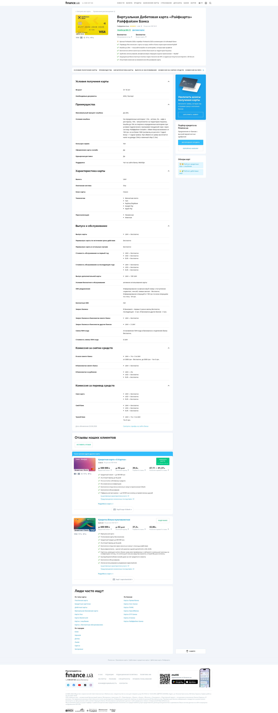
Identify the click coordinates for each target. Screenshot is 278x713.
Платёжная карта (81, 600)
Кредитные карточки (83, 604)
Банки (186, 3)
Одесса (77, 646)
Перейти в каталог (190, 148)
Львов (77, 642)
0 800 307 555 (88, 3)
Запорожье (79, 649)
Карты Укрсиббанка (131, 611)
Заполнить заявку (190, 114)
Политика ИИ (145, 674)
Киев (76, 632)
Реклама (112, 679)
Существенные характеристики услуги (114, 496)
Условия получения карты (85, 70)
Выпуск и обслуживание (146, 70)
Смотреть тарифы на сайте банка (135, 426)
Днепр (77, 639)
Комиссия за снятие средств (171, 70)
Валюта (129, 3)
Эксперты (102, 679)
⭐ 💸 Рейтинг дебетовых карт (188, 172)
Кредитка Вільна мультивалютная (114, 520)
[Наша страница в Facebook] (73, 685)
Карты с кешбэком (82, 621)
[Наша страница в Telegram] (68, 685)
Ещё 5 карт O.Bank (123, 509)
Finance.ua (111, 660)
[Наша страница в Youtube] (79, 685)
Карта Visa (79, 614)
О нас (100, 674)
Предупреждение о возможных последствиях (116, 499)
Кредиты (137, 3)
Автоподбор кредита (191, 142)
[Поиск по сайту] (210, 3)
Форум (193, 3)
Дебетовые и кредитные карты (139, 660)
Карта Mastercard (81, 618)
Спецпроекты (124, 679)
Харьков (78, 635)
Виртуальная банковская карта (86, 611)
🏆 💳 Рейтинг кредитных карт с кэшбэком (189, 165)
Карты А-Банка (129, 618)
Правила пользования (142, 679)
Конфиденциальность (107, 683)
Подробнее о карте (105, 504)
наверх (192, 651)
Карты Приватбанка (131, 600)
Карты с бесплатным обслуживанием (89, 625)
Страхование (166, 3)
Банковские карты (151, 3)
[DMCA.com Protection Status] (70, 710)
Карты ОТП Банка (130, 614)
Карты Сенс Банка (130, 604)
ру (202, 3)
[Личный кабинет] (206, 3)
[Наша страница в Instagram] (90, 685)
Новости (120, 3)
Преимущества (105, 70)
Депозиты (178, 3)
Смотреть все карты (84, 11)
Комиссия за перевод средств (198, 70)
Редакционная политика (127, 674)
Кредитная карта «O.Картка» (112, 459)
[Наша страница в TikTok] (85, 685)
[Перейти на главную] (72, 3)
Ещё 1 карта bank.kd (123, 579)
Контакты (123, 683)
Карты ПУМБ (128, 607)
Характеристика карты (123, 70)
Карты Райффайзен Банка (133, 621)
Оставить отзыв (84, 445)
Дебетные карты (81, 607)
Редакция (109, 674)
